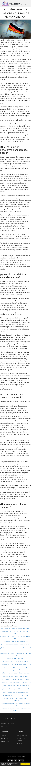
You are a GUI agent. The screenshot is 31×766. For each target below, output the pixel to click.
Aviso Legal (5, 741)
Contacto (5, 738)
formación (21, 743)
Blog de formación (23, 736)
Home (4, 736)
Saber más (4, 726)
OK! (25, 763)
